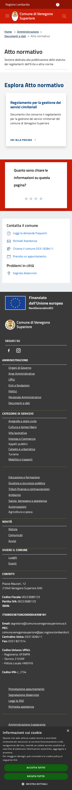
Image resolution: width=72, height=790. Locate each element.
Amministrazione (28, 31)
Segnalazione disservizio (23, 695)
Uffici (11, 379)
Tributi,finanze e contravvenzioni (29, 489)
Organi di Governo (19, 367)
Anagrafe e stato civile (22, 421)
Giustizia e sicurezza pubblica (26, 483)
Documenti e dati (15, 36)
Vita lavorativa (17, 433)
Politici (12, 391)
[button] (35, 784)
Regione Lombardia (18, 4)
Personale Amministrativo (24, 397)
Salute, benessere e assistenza (27, 501)
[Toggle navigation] (7, 16)
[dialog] (36, 758)
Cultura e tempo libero (22, 427)
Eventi (12, 563)
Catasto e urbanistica (21, 449)
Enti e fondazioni (19, 385)
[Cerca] (64, 16)
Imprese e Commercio (21, 439)
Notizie (12, 529)
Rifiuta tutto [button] (36, 776)
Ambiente (14, 495)
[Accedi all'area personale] (57, 4)
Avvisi (12, 541)
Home (8, 31)
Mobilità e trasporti (20, 459)
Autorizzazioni (17, 506)
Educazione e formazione (24, 477)
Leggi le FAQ (16, 700)
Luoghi (12, 557)
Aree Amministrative (21, 373)
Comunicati (15, 535)
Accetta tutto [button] (36, 767)
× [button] (67, 730)
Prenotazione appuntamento (26, 689)
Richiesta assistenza (21, 706)
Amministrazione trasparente (26, 724)
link (15, 759)
